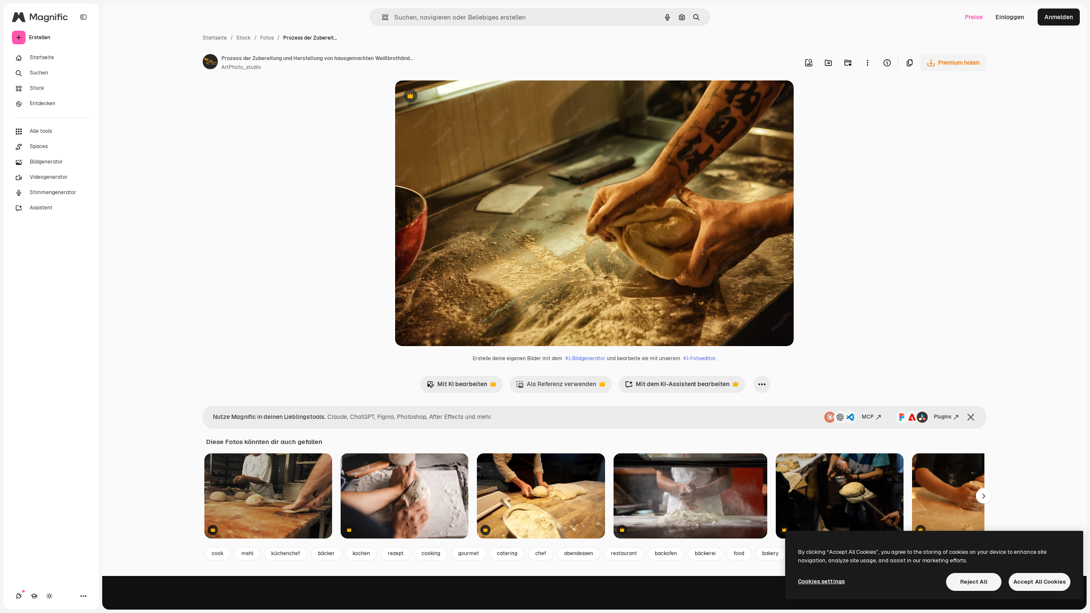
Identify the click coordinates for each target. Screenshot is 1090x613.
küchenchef (285, 553)
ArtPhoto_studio (241, 67)
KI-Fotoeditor (699, 358)
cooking (431, 553)
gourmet (468, 553)
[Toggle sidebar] (83, 17)
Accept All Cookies (1039, 581)
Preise (974, 17)
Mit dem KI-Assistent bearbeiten (677, 386)
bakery (770, 553)
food (739, 553)
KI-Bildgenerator (585, 358)
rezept (396, 553)
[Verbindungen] (19, 596)
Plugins (942, 416)
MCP (868, 416)
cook (218, 553)
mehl (247, 553)
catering (507, 553)
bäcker (326, 553)
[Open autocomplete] (381, 17)
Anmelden (1058, 17)
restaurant (624, 553)
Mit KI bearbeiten (457, 386)
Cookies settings (821, 581)
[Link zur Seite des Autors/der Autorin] (210, 63)
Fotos (267, 37)
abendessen (578, 553)
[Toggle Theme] (49, 596)
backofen (666, 553)
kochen (361, 553)
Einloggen (1009, 17)
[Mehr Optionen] (867, 62)
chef (540, 553)
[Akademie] (34, 596)
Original (450, 97)
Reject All (973, 581)
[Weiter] (983, 496)
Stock (243, 37)
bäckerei (705, 553)
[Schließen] (971, 417)
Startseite (215, 37)
